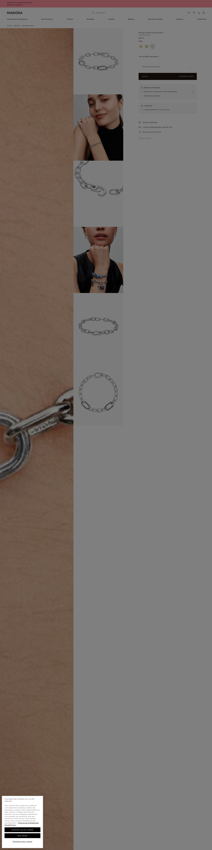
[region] (22, 822)
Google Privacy (10, 825)
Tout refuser (22, 836)
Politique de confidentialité (28, 823)
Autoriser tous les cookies (22, 830)
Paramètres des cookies (22, 841)
